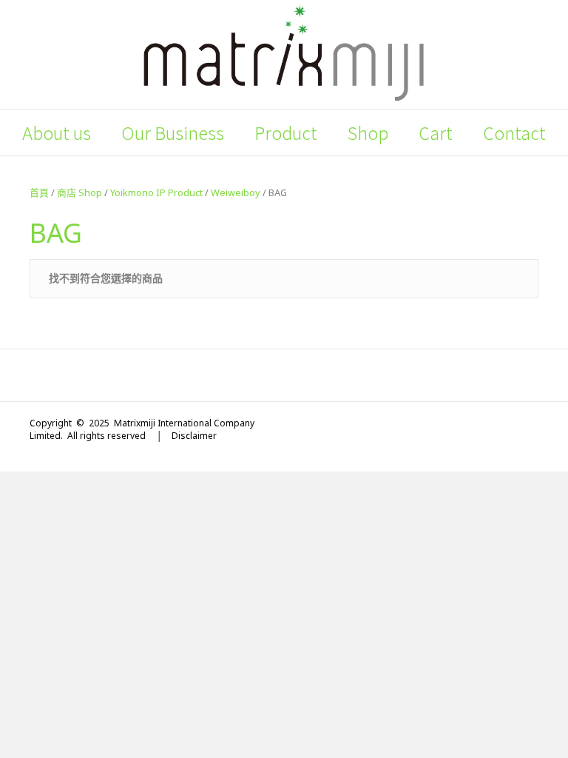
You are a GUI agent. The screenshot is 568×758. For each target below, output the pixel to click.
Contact (514, 132)
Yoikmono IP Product (156, 192)
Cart (436, 132)
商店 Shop (79, 192)
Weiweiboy (235, 192)
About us (56, 132)
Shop (368, 132)
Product (285, 132)
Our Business (172, 132)
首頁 (39, 192)
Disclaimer (194, 435)
